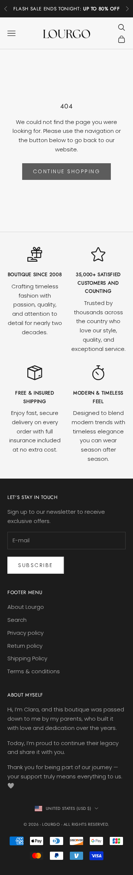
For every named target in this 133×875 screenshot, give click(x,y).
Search (17, 620)
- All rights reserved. (85, 824)
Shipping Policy (27, 658)
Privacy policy (25, 633)
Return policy (24, 646)
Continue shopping (66, 171)
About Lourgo (25, 607)
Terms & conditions (33, 671)
